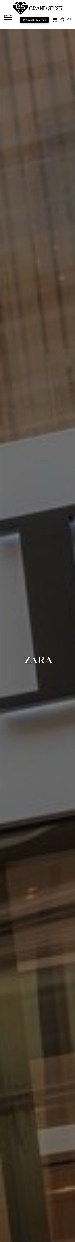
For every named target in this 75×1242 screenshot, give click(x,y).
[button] (8, 19)
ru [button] (69, 19)
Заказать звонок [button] (34, 20)
